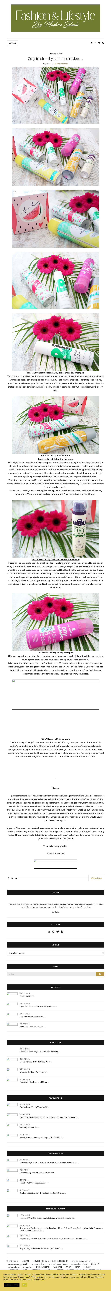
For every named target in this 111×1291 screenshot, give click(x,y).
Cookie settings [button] (12, 1285)
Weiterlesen (96, 878)
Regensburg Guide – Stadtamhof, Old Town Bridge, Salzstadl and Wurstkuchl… (53, 1238)
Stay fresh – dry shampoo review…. (55, 58)
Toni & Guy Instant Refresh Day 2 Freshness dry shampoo (55, 372)
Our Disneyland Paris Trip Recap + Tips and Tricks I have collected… (49, 1117)
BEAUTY (95, 1264)
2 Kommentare (61, 63)
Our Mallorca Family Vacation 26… (34, 1107)
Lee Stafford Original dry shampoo (55, 652)
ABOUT (25, 1261)
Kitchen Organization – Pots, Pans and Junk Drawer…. (43, 1193)
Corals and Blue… (27, 996)
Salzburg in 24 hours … (29, 1127)
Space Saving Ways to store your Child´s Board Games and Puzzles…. (49, 1162)
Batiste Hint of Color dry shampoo (55, 459)
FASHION (57, 1267)
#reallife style (12, 1261)
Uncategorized (55, 53)
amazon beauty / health (18, 1264)
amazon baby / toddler (81, 1261)
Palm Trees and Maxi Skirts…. (32, 1026)
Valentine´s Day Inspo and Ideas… (34, 1082)
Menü (13, 43)
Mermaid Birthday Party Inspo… (33, 1072)
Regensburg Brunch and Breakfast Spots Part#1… (41, 1248)
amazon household (79, 1264)
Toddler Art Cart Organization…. (34, 1183)
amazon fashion (38, 1264)
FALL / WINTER (42, 1267)
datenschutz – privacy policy (20, 1267)
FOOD (68, 1267)
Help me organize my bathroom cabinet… (37, 1172)
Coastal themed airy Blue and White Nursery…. (40, 1051)
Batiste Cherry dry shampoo (55, 455)
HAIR (77, 1267)
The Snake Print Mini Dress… (32, 1016)
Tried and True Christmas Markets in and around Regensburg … (47, 1218)
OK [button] (24, 1285)
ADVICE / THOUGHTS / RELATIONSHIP (50, 1261)
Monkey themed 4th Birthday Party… (35, 1062)
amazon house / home (58, 1264)
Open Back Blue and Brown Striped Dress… (38, 1006)
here (70, 838)
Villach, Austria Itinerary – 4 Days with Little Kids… (41, 1137)
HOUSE (87, 1267)
